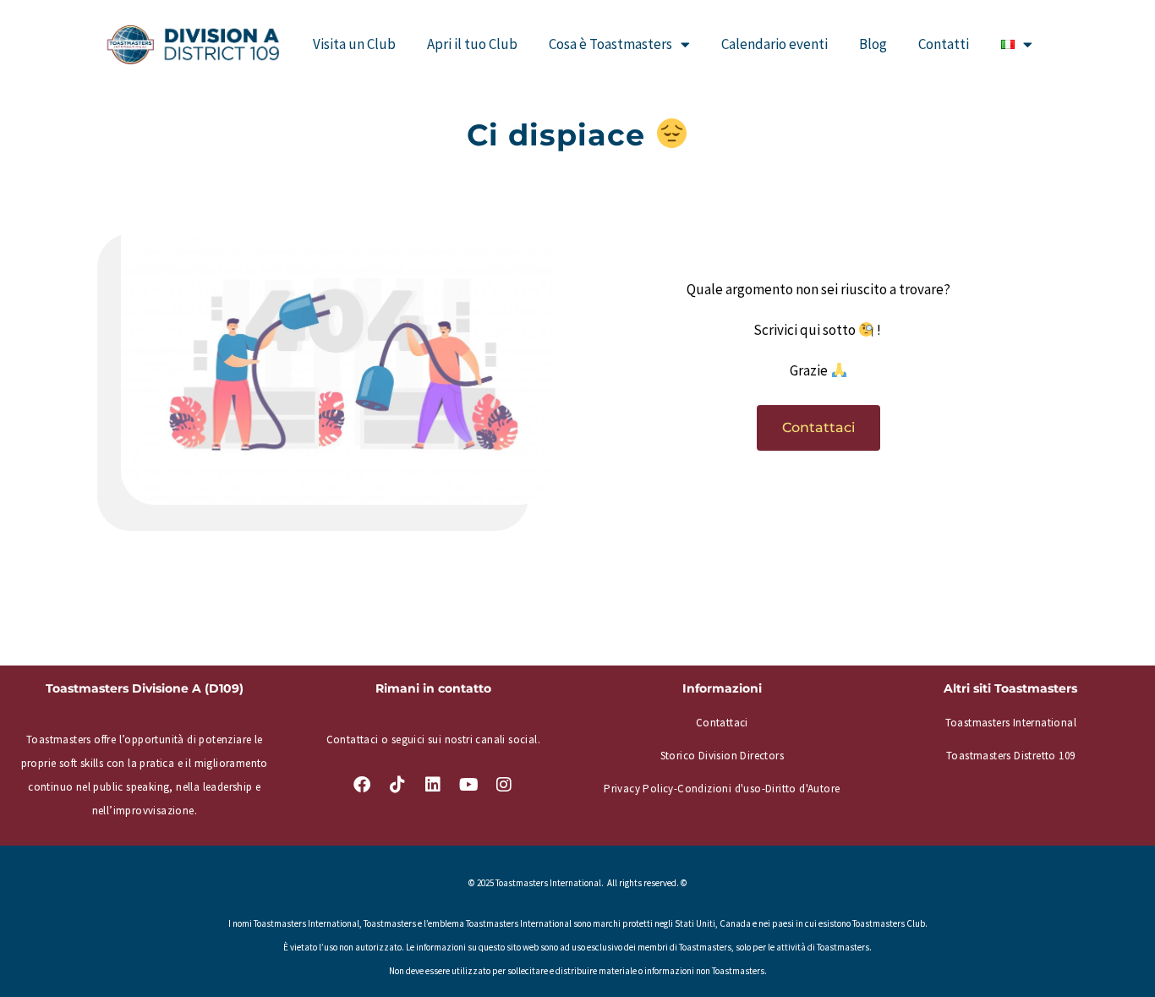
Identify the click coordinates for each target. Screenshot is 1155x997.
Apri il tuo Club (472, 44)
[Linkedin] (433, 785)
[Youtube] (468, 785)
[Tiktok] (397, 785)
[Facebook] (362, 785)
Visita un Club (354, 44)
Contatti (943, 44)
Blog (873, 44)
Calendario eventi (774, 44)
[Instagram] (504, 785)
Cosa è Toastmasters (610, 44)
